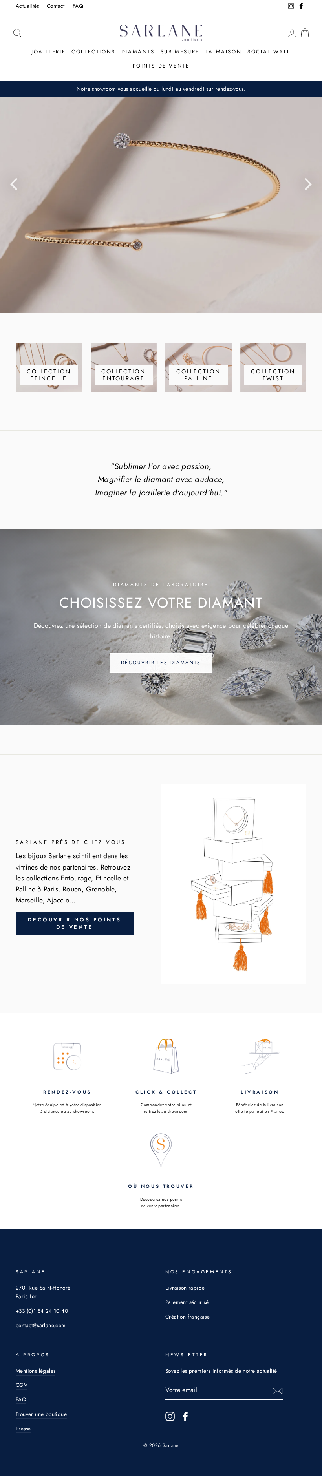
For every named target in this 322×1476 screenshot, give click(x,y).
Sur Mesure (180, 51)
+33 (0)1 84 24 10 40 (42, 1311)
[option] (161, 89)
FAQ (78, 6)
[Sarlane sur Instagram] (170, 1416)
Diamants (138, 51)
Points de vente (161, 65)
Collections (93, 51)
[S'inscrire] (278, 1390)
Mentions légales (35, 1371)
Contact (56, 6)
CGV (21, 1385)
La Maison (223, 51)
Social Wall (269, 51)
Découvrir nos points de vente (74, 923)
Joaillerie (48, 51)
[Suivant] (308, 184)
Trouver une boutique (41, 1414)
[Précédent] (14, 184)
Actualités (27, 6)
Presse (23, 1428)
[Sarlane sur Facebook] (185, 1416)
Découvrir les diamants (161, 662)
